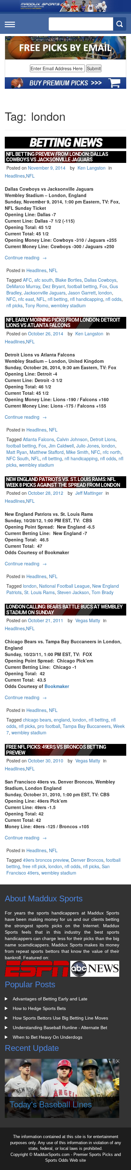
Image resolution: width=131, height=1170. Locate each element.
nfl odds (113, 299)
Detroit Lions (102, 439)
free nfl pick (34, 866)
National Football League (64, 586)
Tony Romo (36, 305)
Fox (103, 286)
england (62, 719)
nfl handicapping (86, 299)
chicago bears (37, 719)
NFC (11, 299)
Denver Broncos (87, 860)
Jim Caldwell (61, 445)
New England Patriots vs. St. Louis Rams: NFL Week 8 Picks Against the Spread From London (63, 482)
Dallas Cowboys (100, 280)
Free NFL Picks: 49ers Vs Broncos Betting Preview (56, 750)
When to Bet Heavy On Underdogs (47, 1037)
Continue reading (26, 257)
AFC (27, 280)
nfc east (26, 299)
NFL (30, 175)
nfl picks (14, 305)
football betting (82, 286)
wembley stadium (68, 305)
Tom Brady (103, 592)
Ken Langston (92, 167)
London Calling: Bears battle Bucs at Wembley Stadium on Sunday (64, 610)
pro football (49, 726)
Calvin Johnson (72, 439)
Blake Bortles (68, 280)
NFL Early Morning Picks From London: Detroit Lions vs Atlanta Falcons (63, 323)
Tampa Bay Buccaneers (87, 726)
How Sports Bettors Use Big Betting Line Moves (60, 1018)
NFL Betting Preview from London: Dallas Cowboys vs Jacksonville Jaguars (57, 157)
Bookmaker (57, 686)
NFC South (17, 458)
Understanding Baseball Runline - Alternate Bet (60, 1027)
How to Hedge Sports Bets (39, 1008)
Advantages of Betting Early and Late (50, 998)
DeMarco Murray (23, 286)
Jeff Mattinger (89, 493)
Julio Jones (87, 445)
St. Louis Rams (39, 592)
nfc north (112, 452)
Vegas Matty (87, 620)
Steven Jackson (73, 592)
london (105, 292)
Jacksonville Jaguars (45, 292)
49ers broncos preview (45, 860)
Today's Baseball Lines (51, 1104)
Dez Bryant (54, 286)
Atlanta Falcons (38, 439)
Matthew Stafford (47, 452)
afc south (43, 280)
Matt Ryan (16, 452)
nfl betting (57, 299)
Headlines (15, 175)
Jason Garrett (82, 292)
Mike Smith (77, 452)
